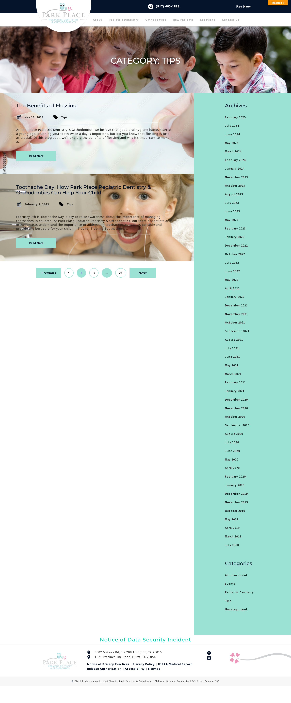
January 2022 (234, 297)
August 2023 (234, 194)
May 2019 (231, 519)
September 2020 (237, 425)
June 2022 (232, 271)
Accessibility (135, 669)
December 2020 (236, 399)
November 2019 (236, 502)
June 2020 (232, 451)
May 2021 (231, 365)
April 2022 (232, 288)
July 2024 (232, 126)
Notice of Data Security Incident (145, 640)
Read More (36, 156)
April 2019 (232, 528)
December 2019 (236, 494)
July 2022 (232, 263)
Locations (207, 20)
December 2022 (236, 245)
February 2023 (235, 228)
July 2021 (232, 348)
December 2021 (236, 305)
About (97, 20)
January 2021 (234, 391)
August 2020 (234, 434)
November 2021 (236, 314)
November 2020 (236, 408)
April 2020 (232, 468)
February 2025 (235, 117)
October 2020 (235, 416)
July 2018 (232, 545)
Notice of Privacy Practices (108, 664)
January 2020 (234, 485)
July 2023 (232, 203)
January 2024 (234, 168)
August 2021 (234, 340)
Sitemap (154, 669)
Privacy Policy (144, 664)
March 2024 (233, 151)
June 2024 (232, 134)
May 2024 (231, 143)
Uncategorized (236, 609)
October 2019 (235, 511)
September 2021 (237, 331)
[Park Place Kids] (63, 18)
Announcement (236, 575)
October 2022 (235, 254)
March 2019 (233, 536)
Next (143, 273)
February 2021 (235, 382)
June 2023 (232, 211)
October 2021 (235, 322)
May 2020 (231, 459)
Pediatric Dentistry (124, 20)
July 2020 (232, 442)
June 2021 (232, 357)
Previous (48, 273)
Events (230, 584)
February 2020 (235, 476)
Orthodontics (155, 20)
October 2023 (235, 185)
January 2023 (234, 237)
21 (121, 273)
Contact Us (230, 20)
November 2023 (236, 177)
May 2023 (231, 220)
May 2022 (231, 280)
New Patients (183, 20)
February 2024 (235, 160)
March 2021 (233, 374)
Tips (64, 117)
